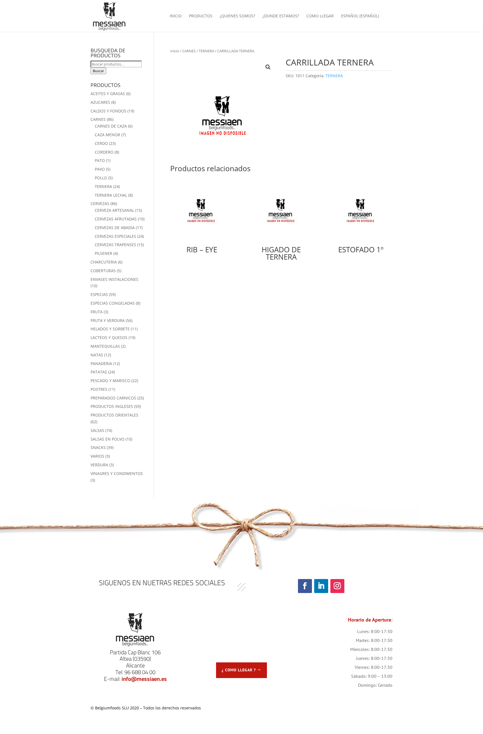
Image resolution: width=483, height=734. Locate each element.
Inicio (174, 50)
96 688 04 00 (139, 672)
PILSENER (103, 253)
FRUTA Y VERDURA (108, 320)
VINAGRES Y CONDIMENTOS (117, 473)
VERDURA (99, 464)
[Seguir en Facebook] (305, 586)
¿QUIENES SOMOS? (237, 16)
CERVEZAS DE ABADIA (115, 227)
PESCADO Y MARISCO (110, 380)
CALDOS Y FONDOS (108, 111)
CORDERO (104, 152)
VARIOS (97, 456)
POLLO (101, 177)
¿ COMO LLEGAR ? (239, 669)
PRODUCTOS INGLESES (112, 406)
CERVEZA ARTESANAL (114, 210)
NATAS (97, 354)
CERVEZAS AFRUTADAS (116, 219)
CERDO (101, 143)
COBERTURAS (103, 270)
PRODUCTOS (200, 16)
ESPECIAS (99, 294)
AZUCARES (100, 102)
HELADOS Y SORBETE (110, 328)
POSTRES (99, 389)
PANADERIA (101, 363)
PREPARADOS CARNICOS (113, 398)
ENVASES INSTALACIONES (114, 279)
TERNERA (206, 50)
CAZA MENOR (107, 134)
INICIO (176, 16)
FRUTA (97, 311)
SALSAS (97, 430)
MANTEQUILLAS (105, 346)
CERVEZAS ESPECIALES (115, 236)
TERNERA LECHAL (111, 195)
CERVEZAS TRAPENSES (115, 244)
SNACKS (98, 447)
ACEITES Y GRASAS (108, 93)
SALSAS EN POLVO (107, 439)
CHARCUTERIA (104, 262)
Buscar (98, 70)
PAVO (100, 169)
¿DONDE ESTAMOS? (280, 16)
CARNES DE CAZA (111, 126)
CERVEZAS (100, 203)
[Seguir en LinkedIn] (321, 586)
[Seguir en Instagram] (337, 586)
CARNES (189, 50)
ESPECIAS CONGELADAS (113, 303)
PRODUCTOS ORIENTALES (114, 415)
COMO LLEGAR (320, 16)
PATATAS (99, 372)
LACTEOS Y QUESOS (109, 337)
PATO (100, 160)
